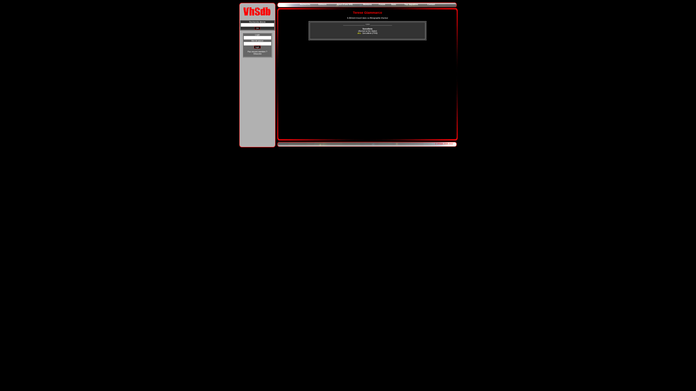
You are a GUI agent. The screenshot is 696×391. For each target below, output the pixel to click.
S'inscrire (257, 54)
